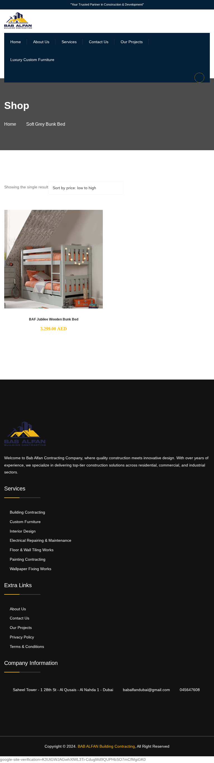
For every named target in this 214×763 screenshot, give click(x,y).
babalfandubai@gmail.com (146, 689)
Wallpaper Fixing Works (30, 569)
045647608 (190, 689)
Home (15, 42)
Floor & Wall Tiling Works (32, 550)
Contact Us (98, 42)
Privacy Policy (22, 637)
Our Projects (132, 42)
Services (69, 42)
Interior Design (23, 531)
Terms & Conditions (27, 646)
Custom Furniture (25, 521)
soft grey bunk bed (45, 124)
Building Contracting (27, 512)
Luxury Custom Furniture (32, 59)
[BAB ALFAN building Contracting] (18, 20)
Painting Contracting (27, 559)
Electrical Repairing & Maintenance (40, 540)
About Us (41, 42)
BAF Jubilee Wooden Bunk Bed (53, 319)
